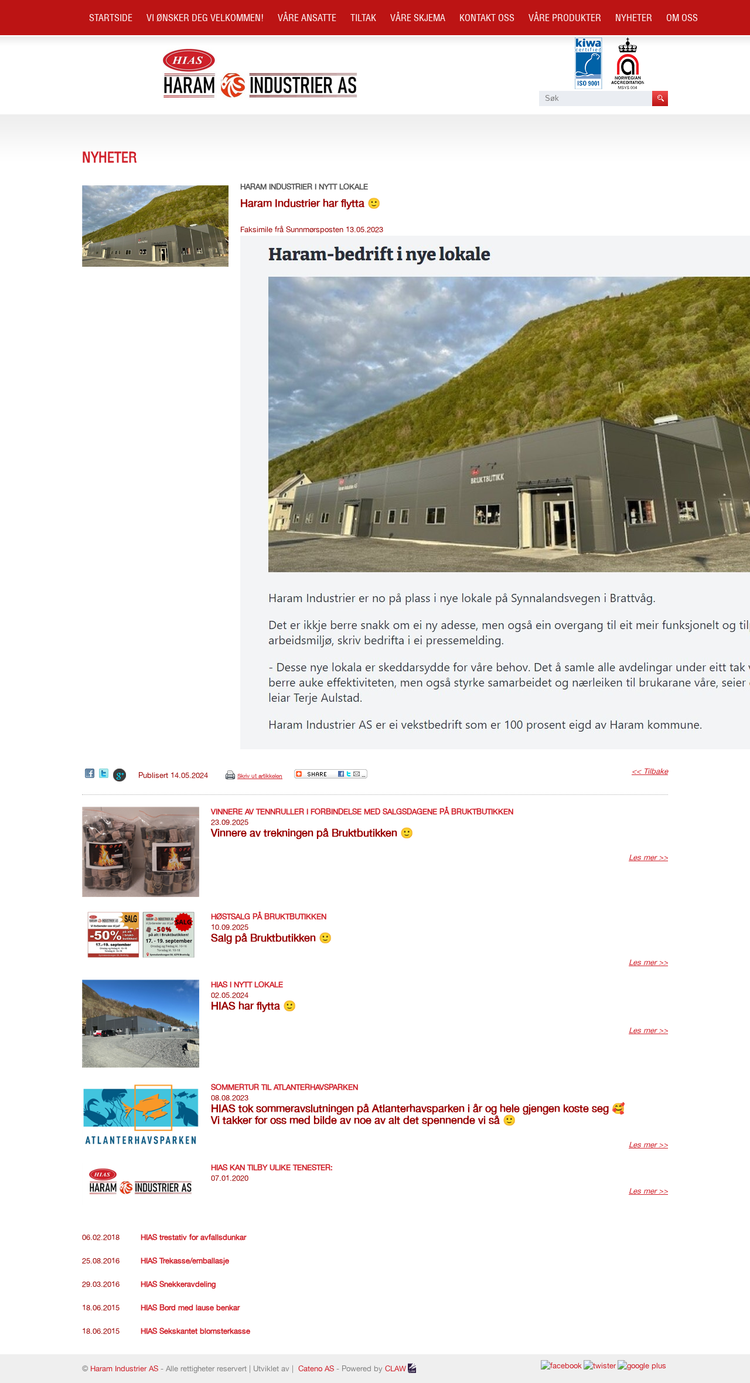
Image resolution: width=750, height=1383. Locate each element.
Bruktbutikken (122, 53)
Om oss (682, 17)
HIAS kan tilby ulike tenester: (272, 1167)
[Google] (120, 775)
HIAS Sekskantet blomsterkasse (195, 1331)
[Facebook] (90, 774)
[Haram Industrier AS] (260, 97)
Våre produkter (565, 17)
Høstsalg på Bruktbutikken (268, 916)
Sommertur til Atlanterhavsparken (284, 1087)
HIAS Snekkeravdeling (178, 1284)
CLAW (395, 1368)
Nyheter (633, 17)
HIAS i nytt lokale (247, 984)
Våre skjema (417, 17)
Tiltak (363, 17)
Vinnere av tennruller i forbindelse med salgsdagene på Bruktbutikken (362, 811)
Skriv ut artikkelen (259, 775)
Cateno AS (316, 1368)
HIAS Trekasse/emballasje (185, 1260)
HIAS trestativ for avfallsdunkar (193, 1237)
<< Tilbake (650, 771)
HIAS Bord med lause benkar (190, 1307)
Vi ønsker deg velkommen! (205, 17)
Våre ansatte (307, 17)
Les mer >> (648, 857)
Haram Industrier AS (124, 1368)
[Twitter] (104, 774)
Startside (110, 17)
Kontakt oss (486, 17)
